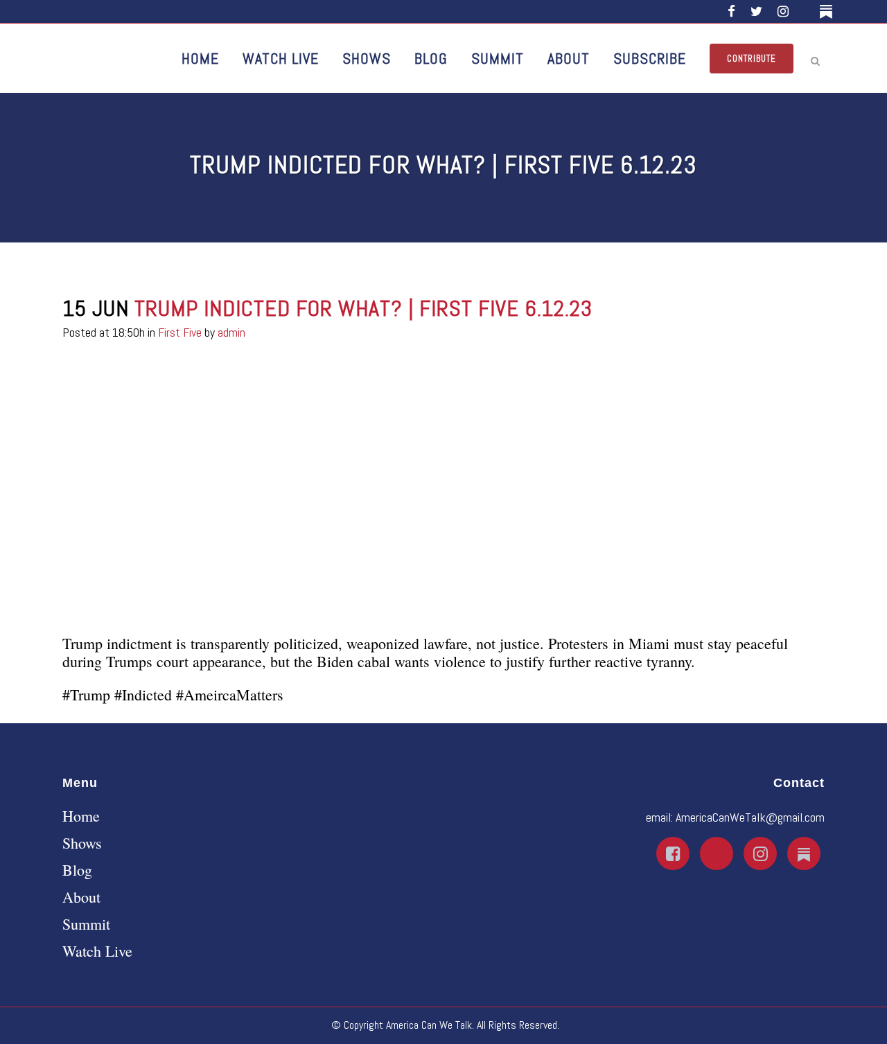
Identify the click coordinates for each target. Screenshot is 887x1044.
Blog (77, 870)
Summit (86, 924)
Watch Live (97, 951)
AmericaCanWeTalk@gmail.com (750, 817)
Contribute (751, 58)
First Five (180, 332)
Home (81, 816)
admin (231, 332)
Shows (82, 843)
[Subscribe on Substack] (828, 11)
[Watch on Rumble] (806, 11)
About (81, 897)
